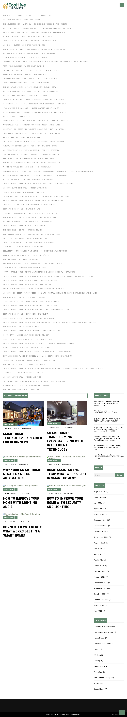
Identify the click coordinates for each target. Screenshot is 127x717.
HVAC (96, 649)
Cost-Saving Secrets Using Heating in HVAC (21, 209)
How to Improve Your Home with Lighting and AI (24, 226)
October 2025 (100, 531)
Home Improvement (102, 643)
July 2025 (98, 548)
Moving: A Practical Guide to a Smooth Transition (25, 95)
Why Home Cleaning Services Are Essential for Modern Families (30, 91)
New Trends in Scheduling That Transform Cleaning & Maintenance (32, 264)
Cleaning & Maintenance (104, 626)
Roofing (97, 683)
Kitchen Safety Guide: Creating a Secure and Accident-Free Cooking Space (34, 112)
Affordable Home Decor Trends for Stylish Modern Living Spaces (31, 125)
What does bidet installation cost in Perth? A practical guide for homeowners (38, 28)
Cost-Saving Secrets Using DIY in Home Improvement (25, 314)
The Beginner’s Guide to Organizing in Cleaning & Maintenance (30, 217)
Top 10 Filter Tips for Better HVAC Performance (24, 364)
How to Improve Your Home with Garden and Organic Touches (30, 306)
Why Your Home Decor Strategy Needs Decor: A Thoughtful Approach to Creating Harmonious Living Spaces (50, 293)
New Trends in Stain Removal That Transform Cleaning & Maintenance (33, 289)
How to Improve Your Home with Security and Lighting (27, 285)
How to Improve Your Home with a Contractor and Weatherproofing (33, 200)
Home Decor (99, 638)
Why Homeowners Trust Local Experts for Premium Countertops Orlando (35, 175)
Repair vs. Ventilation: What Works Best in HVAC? (24, 268)
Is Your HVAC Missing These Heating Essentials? (24, 192)
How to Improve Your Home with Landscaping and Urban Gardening (32, 331)
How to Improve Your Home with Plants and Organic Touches (30, 280)
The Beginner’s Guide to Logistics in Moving (22, 230)
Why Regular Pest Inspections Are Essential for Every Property (31, 150)
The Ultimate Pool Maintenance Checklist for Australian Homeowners (34, 49)
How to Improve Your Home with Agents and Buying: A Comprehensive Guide (36, 310)
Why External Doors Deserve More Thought (22, 20)
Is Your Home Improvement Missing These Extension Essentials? (31, 360)
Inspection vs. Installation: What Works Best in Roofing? (28, 242)
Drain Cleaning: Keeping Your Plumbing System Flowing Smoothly (32, 154)
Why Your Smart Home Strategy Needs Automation (25, 188)
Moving (97, 661)
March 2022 (99, 605)
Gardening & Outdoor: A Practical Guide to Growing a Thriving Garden (33, 142)
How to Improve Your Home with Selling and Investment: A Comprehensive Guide (38, 343)
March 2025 (99, 565)
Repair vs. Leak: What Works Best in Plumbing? (23, 247)
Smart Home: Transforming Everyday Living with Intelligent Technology (35, 121)
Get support (116, 714)
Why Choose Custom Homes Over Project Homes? (24, 45)
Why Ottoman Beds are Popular (16, 116)
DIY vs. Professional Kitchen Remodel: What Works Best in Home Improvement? (37, 356)
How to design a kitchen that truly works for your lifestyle (30, 41)
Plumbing (98, 672)
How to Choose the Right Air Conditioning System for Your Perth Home (35, 32)
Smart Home (8, 424)
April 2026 (98, 509)
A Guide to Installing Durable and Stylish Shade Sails (27, 167)
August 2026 (99, 492)
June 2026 (98, 497)
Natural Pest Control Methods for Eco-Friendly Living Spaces (30, 146)
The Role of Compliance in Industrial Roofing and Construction (31, 163)
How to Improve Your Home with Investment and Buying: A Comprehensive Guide (38, 184)
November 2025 (101, 526)
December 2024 (101, 583)
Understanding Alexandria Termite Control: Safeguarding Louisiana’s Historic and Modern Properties (48, 171)
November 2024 (101, 588)
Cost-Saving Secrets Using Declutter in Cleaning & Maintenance (31, 301)
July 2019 (98, 611)
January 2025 (100, 577)
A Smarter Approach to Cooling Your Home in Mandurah (27, 37)
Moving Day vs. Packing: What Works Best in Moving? (26, 335)
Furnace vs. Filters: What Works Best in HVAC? (23, 373)
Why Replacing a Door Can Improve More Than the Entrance (29, 53)
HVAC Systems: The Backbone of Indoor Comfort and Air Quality (31, 108)
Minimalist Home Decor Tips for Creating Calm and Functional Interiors (34, 129)
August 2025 (99, 543)
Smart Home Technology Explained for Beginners (25, 74)
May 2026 (98, 503)
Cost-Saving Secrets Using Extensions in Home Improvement (29, 318)
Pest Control (99, 666)
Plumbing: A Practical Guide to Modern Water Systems (26, 385)
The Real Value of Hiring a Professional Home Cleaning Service (31, 87)
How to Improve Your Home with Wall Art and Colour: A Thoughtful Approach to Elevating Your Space (48, 276)
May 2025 (98, 554)
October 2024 (100, 594)
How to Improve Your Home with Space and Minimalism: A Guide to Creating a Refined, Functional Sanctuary (50, 322)
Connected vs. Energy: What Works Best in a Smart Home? (28, 339)
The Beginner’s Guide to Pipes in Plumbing (21, 327)
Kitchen (97, 655)
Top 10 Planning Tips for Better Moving (20, 259)
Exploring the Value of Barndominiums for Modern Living (28, 158)
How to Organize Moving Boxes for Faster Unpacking (26, 83)
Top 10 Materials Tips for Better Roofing (21, 390)
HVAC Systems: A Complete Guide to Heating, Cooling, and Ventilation (33, 100)
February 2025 (100, 571)
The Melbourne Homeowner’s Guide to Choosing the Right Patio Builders (35, 24)
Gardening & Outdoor (103, 632)
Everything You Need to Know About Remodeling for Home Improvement (35, 381)
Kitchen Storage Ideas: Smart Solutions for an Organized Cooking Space (35, 104)
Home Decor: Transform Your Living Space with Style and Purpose (32, 133)
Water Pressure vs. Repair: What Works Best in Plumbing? (28, 348)
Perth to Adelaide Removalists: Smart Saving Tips (25, 66)
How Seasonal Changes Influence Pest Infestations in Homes (30, 79)
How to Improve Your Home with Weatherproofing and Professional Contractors (39, 272)
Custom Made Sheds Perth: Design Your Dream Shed (25, 58)
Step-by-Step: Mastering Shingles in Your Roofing (25, 238)
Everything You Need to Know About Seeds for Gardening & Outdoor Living (36, 196)
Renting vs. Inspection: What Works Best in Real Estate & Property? (33, 213)
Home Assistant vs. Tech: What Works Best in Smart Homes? (29, 205)
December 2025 (101, 520)
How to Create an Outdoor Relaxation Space (22, 137)
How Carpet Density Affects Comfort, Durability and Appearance (31, 70)
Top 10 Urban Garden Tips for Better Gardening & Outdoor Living (31, 234)
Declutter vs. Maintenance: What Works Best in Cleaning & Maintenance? (35, 251)
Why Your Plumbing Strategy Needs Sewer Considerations (28, 221)
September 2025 (101, 537)
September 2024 (101, 600)
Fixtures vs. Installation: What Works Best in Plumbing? (28, 179)
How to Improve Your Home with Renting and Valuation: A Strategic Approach (37, 352)
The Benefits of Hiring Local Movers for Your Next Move (28, 16)
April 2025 (98, 560)
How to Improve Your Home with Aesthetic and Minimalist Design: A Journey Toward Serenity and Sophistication (53, 369)
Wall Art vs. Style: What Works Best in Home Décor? (26, 255)
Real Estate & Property (104, 678)
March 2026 (99, 514)
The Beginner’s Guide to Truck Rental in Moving (24, 297)
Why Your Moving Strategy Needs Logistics (22, 377)
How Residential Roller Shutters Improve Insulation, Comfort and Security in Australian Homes (45, 62)
